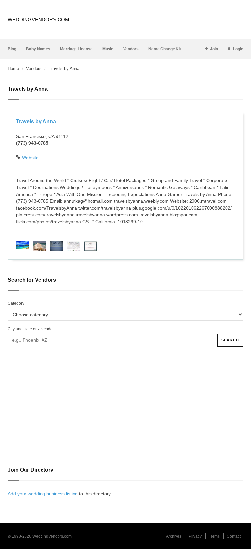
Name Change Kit (164, 49)
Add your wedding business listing (43, 493)
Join (214, 49)
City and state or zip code (30, 329)
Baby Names (38, 49)
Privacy (195, 536)
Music (107, 49)
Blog (12, 49)
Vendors (131, 49)
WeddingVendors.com (38, 19)
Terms (214, 536)
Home (13, 68)
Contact (234, 536)
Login (238, 49)
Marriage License (76, 49)
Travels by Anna (36, 121)
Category (16, 303)
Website (30, 157)
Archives (173, 536)
